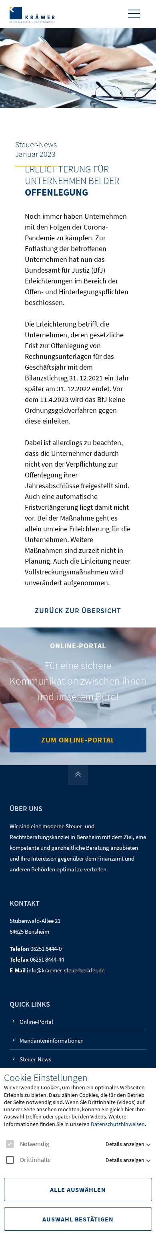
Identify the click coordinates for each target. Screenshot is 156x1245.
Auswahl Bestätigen (77, 1219)
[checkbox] (10, 1144)
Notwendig (34, 1144)
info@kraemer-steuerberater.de (65, 970)
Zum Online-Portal (77, 739)
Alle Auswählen (78, 1190)
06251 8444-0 (46, 948)
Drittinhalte (35, 1160)
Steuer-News (35, 1059)
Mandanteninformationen (52, 1040)
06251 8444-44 (47, 959)
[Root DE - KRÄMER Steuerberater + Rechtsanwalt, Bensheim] (32, 14)
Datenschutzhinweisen (118, 1124)
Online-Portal (36, 1021)
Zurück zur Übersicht (78, 611)
